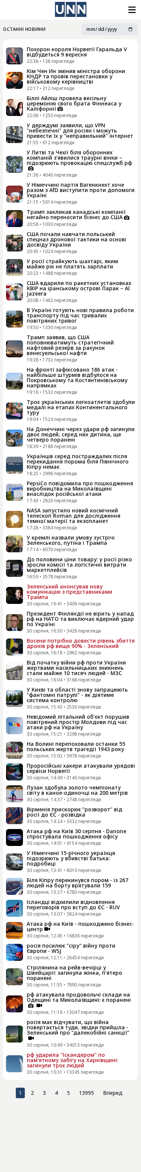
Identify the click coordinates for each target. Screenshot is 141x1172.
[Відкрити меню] (131, 10)
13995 (86, 1092)
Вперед (113, 1092)
